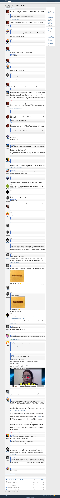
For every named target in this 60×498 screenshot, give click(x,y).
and (14, 100)
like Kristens (39, 416)
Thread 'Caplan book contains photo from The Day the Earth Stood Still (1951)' (50, 29)
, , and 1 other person (16, 432)
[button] (7, 1)
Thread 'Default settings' (50, 40)
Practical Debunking (50, 25)
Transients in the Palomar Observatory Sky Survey (51, 17)
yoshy (43, 482)
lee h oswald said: (12, 254)
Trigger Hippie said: (13, 14)
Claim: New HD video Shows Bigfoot (12, 486)
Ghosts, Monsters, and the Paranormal (16, 487)
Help (53, 495)
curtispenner (8, 485)
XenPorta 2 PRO (27, 497)
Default (6, 495)
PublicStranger (42, 487)
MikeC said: (12, 342)
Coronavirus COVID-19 (15, 485)
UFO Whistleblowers (15, 482)
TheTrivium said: (12, 457)
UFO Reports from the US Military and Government (18, 489)
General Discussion (49, 22)
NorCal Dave (8, 480)
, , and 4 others (16, 339)
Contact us (44, 495)
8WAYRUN (33, 497)
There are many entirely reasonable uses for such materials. (17, 318)
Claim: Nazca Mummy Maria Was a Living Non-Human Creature (16, 479)
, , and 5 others (17, 37)
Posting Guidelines (28, 1)
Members (17, 1)
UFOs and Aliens (14, 480)
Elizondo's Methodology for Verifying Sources (13, 481)
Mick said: (12, 435)
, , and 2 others (16, 167)
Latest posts (48, 7)
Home (6, 1)
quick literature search (26, 394)
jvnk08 (6, 6)
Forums (10, 1)
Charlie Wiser (8, 482)
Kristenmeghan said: (13, 54)
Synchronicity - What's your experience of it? (51, 13)
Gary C (43, 489)
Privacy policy (50, 495)
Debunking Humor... (50, 20)
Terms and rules (47, 495)
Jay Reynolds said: (13, 119)
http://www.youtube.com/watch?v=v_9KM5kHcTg (16, 108)
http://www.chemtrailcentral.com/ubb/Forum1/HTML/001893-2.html (18, 410)
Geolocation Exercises (50, 23)
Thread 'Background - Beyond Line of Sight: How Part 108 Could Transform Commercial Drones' (51, 37)
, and (15, 19)
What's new (13, 1)
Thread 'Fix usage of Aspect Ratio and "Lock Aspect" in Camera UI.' (51, 43)
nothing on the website (18, 417)
